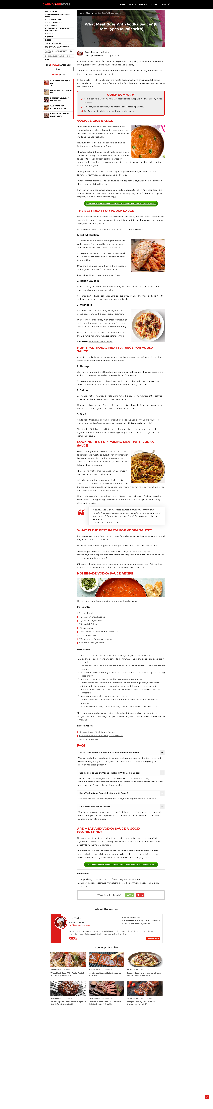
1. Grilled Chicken (53, 20)
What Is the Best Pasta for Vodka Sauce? (58, 52)
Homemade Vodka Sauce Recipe (57, 56)
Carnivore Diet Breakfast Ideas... (58, 107)
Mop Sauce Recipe (88, 739)
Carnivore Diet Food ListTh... (60, 83)
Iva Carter (75, 918)
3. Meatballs (51, 26)
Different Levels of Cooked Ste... (59, 99)
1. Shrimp (49, 34)
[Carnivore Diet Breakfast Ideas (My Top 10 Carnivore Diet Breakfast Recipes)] (46, 108)
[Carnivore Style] (56, 4)
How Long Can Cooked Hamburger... (60, 115)
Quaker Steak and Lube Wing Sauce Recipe (101, 735)
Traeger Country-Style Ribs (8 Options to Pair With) (141, 1003)
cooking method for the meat (96, 471)
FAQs (47, 59)
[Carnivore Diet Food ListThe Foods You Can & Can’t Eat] (46, 83)
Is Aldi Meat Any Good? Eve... (61, 91)
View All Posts (153, 938)
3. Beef (48, 40)
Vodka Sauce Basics (53, 43)
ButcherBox (106, 845)
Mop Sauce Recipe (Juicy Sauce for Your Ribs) (105, 974)
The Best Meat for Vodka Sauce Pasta (57, 15)
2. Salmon (49, 37)
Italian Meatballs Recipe (100, 342)
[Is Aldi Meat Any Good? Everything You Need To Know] (46, 92)
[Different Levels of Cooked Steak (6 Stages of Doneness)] (46, 100)
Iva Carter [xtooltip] (104, 52)
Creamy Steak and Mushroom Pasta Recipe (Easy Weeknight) (144, 974)
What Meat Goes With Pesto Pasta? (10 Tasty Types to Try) (67, 974)
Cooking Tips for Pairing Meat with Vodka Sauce (57, 47)
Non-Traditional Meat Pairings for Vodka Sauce (57, 30)
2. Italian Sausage (53, 23)
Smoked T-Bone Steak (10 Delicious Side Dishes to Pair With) (105, 1003)
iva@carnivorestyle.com (80, 925)
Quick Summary (51, 11)
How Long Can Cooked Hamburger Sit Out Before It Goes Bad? (68, 1003)
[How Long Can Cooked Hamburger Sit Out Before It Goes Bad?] (46, 115)
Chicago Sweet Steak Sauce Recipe (97, 732)
